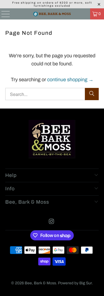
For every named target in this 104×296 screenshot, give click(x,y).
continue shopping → (70, 79)
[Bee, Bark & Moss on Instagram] (52, 222)
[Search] (92, 94)
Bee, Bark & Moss (40, 283)
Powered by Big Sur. (75, 283)
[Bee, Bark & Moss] (52, 13)
